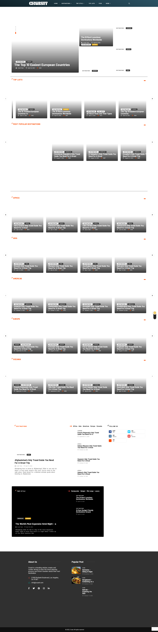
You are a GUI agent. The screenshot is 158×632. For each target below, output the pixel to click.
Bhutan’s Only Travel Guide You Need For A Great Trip (26, 267)
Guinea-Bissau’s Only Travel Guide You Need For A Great (89, 446)
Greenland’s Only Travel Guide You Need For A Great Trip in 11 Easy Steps (96, 60)
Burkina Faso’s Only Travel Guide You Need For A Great (61, 226)
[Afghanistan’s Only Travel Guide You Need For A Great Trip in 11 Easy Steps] (36, 443)
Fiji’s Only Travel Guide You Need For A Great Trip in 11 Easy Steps (62, 378)
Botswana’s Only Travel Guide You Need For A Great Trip (96, 226)
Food (100, 3)
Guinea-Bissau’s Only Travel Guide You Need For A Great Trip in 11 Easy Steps (96, 144)
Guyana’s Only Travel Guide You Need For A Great (89, 460)
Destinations (66, 3)
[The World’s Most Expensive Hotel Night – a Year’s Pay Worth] (35, 508)
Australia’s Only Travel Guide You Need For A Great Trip (129, 23)
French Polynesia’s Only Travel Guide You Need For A (88, 433)
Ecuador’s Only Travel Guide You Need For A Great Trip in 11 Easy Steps (130, 297)
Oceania (129, 28)
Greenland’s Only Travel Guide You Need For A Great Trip (95, 65)
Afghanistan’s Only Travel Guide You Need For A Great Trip (26, 155)
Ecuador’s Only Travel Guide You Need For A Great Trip (129, 307)
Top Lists (92, 3)
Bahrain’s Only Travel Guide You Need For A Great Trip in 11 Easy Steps (96, 257)
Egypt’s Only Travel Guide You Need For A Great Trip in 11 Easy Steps (130, 41)
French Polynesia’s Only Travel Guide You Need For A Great (60, 155)
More (107, 3)
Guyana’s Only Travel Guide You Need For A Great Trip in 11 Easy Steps (130, 144)
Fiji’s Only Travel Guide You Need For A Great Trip (61, 388)
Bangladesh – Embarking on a (88, 581)
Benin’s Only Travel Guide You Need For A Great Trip (130, 226)
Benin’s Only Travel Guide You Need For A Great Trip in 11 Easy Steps (130, 216)
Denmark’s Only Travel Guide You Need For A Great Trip (27, 348)
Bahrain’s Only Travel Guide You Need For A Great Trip (95, 267)
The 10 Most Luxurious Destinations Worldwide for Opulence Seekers (96, 27)
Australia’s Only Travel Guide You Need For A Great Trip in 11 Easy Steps (130, 19)
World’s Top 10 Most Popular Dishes (59, 112)
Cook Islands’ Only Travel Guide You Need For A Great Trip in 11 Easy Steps (96, 378)
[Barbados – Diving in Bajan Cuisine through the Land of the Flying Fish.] (76, 570)
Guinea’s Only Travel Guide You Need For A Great (88, 473)
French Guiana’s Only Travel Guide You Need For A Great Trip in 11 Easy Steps (27, 297)
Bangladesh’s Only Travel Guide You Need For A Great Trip (131, 267)
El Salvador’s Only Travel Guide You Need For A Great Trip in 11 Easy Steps (96, 297)
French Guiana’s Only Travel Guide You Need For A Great (27, 307)
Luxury (95, 44)
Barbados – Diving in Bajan (87, 571)
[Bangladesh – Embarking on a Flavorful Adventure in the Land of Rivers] (76, 580)
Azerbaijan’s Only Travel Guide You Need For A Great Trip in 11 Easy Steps (130, 62)
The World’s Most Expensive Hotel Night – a (35, 523)
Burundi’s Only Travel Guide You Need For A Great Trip (26, 226)
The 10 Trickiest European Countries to (93, 112)
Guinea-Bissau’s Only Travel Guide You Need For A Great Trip (96, 155)
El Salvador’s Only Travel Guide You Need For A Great (96, 307)
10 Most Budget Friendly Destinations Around (84, 511)
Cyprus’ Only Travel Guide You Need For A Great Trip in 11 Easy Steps (96, 338)
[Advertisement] (79, 177)
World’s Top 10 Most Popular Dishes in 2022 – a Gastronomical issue (62, 100)
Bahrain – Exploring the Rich (87, 591)
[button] (15, 27)
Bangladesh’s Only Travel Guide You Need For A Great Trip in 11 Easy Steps (130, 257)
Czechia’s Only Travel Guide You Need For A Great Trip (60, 348)
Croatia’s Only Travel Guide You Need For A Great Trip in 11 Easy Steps (130, 338)
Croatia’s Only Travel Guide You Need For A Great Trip (129, 348)
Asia (128, 70)
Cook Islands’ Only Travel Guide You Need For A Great (95, 388)
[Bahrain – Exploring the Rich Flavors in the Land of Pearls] (76, 590)
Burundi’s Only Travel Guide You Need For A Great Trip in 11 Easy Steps (27, 216)
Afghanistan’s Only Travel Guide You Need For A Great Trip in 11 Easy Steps (27, 144)
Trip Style (79, 3)
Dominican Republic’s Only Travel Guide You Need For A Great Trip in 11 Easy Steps (62, 297)
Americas (131, 152)
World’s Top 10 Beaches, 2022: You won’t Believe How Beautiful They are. (35, 41)
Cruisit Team (78, 68)
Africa (128, 49)
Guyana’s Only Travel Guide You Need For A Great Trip (129, 155)
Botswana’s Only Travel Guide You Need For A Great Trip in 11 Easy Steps (96, 216)
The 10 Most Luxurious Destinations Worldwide (91, 38)
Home (56, 3)
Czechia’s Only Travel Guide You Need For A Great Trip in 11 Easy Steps (62, 338)
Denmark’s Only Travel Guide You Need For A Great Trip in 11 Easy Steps (27, 338)
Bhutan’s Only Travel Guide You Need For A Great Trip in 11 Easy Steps (27, 257)
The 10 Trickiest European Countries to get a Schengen (96, 100)
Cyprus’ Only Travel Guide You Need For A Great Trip (96, 348)
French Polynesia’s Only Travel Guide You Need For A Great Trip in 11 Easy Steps (62, 144)
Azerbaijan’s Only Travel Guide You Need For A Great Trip (129, 65)
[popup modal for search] (127, 3)
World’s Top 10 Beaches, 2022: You (29, 65)
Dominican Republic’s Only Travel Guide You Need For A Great (61, 307)
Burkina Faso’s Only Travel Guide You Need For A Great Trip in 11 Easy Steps (62, 216)
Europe (95, 70)
